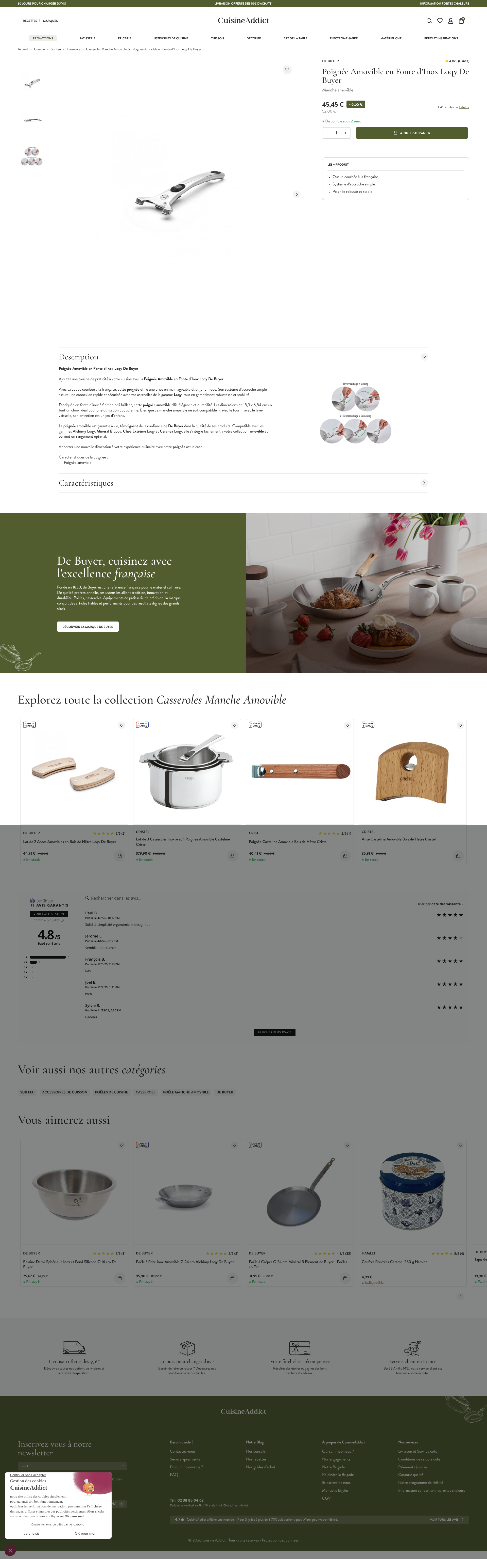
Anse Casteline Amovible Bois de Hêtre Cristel (399, 839)
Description (78, 357)
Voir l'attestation (49, 914)
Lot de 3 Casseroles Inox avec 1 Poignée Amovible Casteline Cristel (183, 842)
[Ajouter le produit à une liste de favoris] (287, 69)
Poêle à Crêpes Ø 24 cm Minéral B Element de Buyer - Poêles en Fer (298, 1264)
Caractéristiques (86, 483)
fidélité (464, 107)
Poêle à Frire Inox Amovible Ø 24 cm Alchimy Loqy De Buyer (185, 1262)
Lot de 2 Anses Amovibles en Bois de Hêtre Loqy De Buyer (69, 842)
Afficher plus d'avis (274, 1032)
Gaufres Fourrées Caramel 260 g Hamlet (394, 1262)
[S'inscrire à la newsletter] (124, 1466)
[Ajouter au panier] (119, 856)
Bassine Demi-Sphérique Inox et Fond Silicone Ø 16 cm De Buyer (69, 1264)
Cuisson (39, 49)
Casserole (73, 49)
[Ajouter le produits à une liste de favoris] (121, 725)
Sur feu (56, 49)
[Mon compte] (451, 21)
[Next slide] (297, 194)
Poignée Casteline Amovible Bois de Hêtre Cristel (288, 842)
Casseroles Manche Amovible (106, 49)
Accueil (23, 49)
